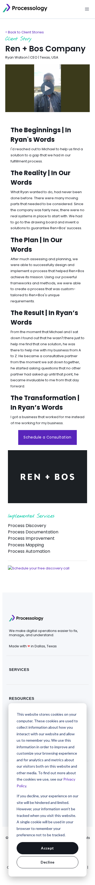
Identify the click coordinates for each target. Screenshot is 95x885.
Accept (47, 848)
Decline (48, 862)
